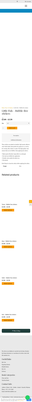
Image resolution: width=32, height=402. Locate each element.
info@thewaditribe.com (10, 391)
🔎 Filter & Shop (16, 331)
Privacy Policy (21, 400)
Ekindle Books (5, 367)
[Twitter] (17, 1)
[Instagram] (19, 1)
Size (3, 123)
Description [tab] (16, 135)
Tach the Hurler (5, 380)
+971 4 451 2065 (9, 389)
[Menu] (26, 6)
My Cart (4, 362)
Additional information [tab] (16, 140)
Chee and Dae (5, 378)
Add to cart (12, 128)
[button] (30, 11)
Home (3, 107)
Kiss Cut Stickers (9, 107)
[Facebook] (15, 1)
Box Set (4, 369)
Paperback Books (6, 364)
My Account (28, 1)
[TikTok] (22, 1)
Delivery (4, 371)
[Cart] (30, 6)
